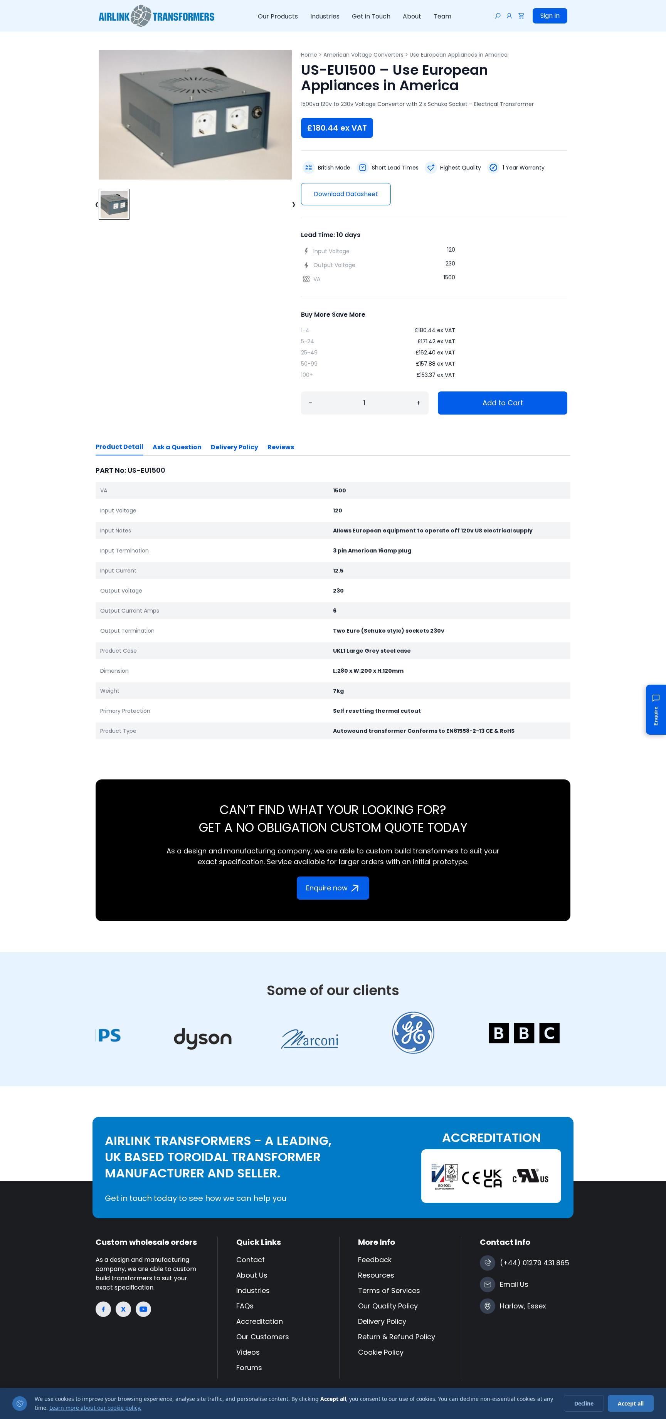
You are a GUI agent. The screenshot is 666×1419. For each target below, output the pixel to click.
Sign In (550, 15)
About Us (251, 1275)
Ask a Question (177, 447)
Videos (248, 1352)
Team (442, 16)
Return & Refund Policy (396, 1337)
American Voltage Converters (363, 55)
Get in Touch (371, 16)
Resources (376, 1275)
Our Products (278, 16)
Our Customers (262, 1337)
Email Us (514, 1284)
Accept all (631, 1403)
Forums (249, 1367)
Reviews (280, 447)
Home (309, 55)
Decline (584, 1403)
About (412, 16)
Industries (325, 16)
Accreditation (259, 1321)
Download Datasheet (346, 194)
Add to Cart (503, 403)
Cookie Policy (381, 1352)
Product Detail (119, 446)
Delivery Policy (234, 447)
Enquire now (327, 888)
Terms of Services (389, 1290)
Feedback (375, 1260)
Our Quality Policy (388, 1306)
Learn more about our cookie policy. (95, 1407)
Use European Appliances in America (459, 55)
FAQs (245, 1306)
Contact (250, 1260)
